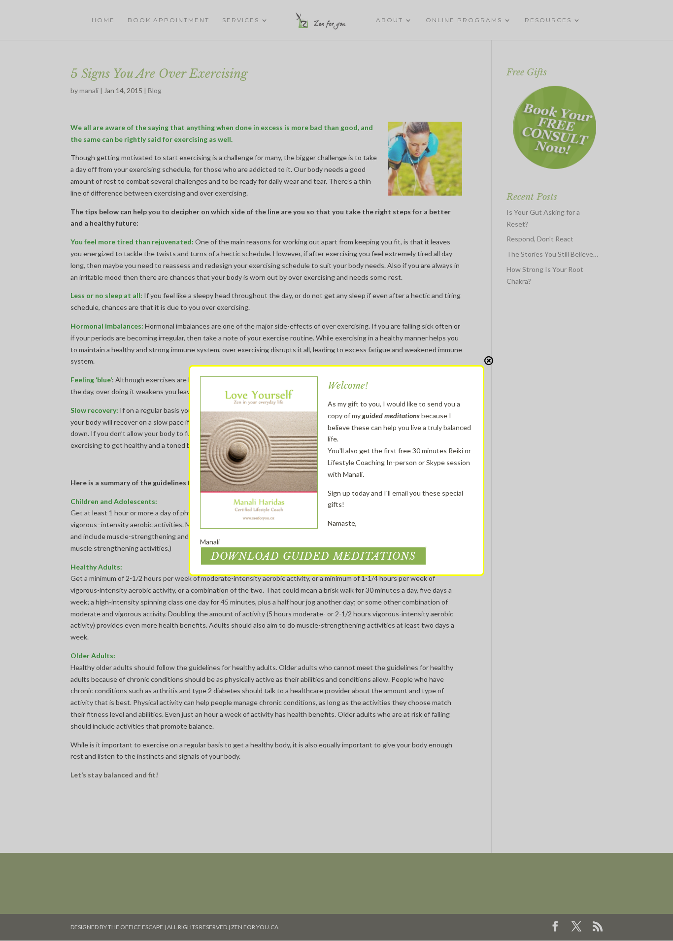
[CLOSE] (489, 361)
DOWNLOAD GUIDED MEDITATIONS (313, 556)
